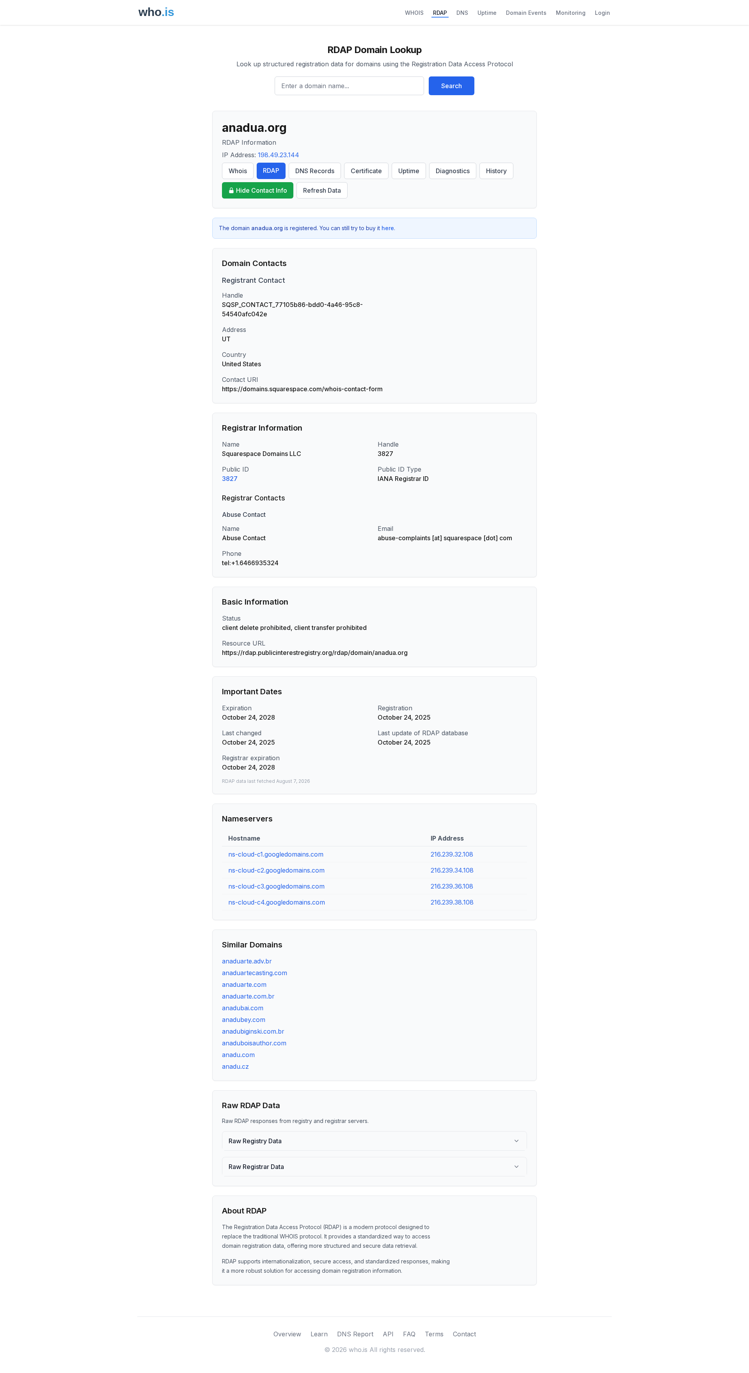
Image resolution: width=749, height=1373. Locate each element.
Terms (434, 1334)
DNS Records (314, 171)
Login (602, 12)
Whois (238, 171)
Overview (287, 1334)
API (388, 1334)
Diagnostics (453, 171)
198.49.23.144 (278, 155)
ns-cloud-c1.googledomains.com (275, 854)
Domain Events (526, 12)
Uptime (487, 12)
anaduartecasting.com (254, 973)
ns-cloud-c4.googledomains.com (276, 902)
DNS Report (355, 1334)
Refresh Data (322, 190)
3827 (230, 479)
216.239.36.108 (452, 886)
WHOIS (414, 12)
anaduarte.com (244, 984)
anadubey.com (243, 1020)
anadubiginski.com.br (253, 1031)
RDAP (440, 12)
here (388, 228)
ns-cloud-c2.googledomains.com (276, 870)
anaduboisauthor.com (254, 1043)
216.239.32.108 (452, 854)
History (496, 171)
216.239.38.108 (452, 902)
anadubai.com (242, 1008)
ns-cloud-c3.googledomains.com (276, 886)
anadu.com (238, 1055)
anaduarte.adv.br (247, 961)
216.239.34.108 (452, 870)
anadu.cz (235, 1066)
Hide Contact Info (261, 190)
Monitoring (571, 12)
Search (451, 86)
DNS (462, 12)
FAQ (409, 1334)
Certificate (366, 171)
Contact (464, 1334)
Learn (319, 1334)
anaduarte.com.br (248, 996)
